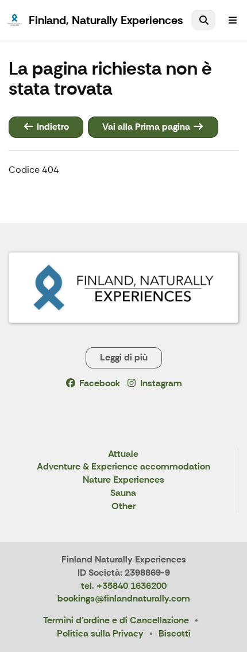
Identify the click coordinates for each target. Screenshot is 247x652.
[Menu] (232, 20)
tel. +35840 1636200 (124, 586)
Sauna (123, 493)
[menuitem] (203, 20)
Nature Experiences (123, 480)
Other (123, 506)
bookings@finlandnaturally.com (123, 598)
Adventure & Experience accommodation (123, 466)
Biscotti (175, 633)
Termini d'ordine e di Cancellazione (116, 620)
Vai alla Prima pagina (147, 127)
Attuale (123, 454)
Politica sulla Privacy (100, 633)
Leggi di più (124, 357)
